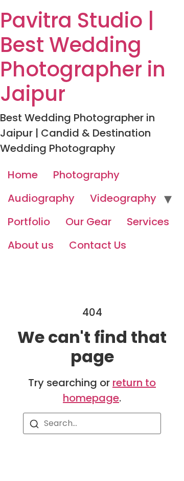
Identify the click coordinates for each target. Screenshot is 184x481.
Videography (123, 198)
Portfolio (29, 222)
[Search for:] (92, 423)
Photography (86, 175)
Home (23, 175)
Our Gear (88, 222)
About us (31, 245)
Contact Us (97, 245)
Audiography (41, 198)
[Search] (34, 425)
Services (148, 222)
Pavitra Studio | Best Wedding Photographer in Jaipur (83, 57)
